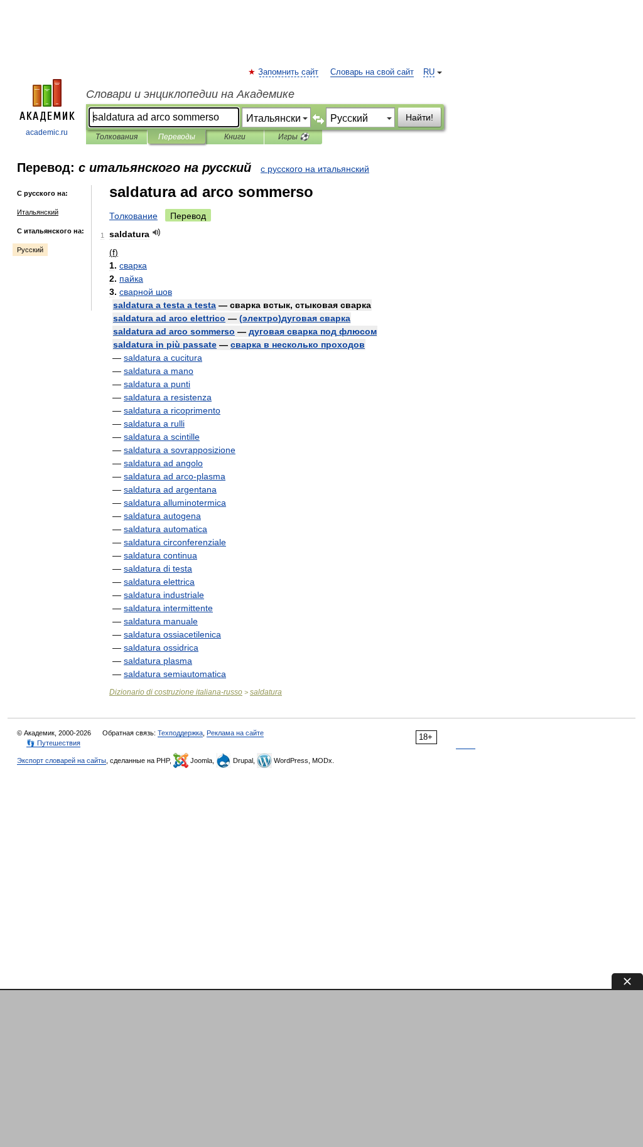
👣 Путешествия (53, 743)
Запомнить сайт (288, 72)
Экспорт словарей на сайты (61, 760)
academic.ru (47, 132)
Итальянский (37, 212)
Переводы (176, 136)
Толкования (116, 136)
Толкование (133, 216)
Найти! (419, 117)
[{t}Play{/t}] (156, 232)
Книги (235, 136)
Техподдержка (180, 733)
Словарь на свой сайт (372, 72)
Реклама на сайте (235, 733)
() (294, 318)
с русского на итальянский (315, 169)
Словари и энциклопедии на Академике (190, 94)
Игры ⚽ (293, 136)
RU (429, 72)
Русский (30, 249)
